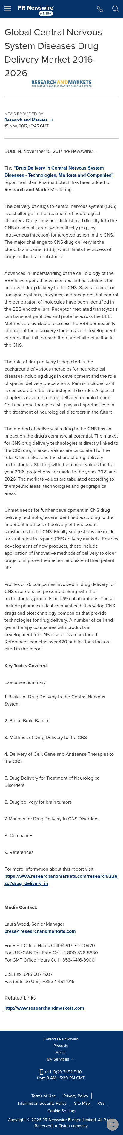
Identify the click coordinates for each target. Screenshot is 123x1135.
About (61, 1052)
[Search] (115, 9)
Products (61, 1045)
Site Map (82, 1103)
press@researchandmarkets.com (40, 931)
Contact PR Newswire (61, 1039)
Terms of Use (43, 1096)
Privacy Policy (75, 1096)
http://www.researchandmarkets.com (44, 1008)
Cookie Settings (61, 1111)
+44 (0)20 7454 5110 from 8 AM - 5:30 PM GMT (61, 1075)
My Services (58, 1059)
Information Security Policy (42, 1103)
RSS (101, 1103)
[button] (61, 83)
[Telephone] (100, 9)
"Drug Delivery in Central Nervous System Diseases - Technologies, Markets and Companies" (58, 171)
